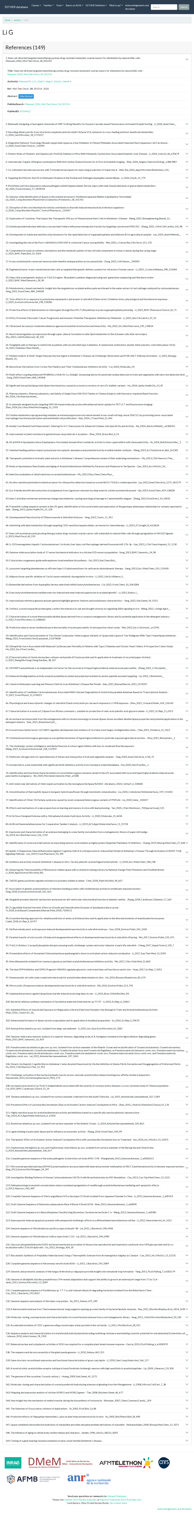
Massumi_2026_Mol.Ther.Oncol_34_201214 (29, 74)
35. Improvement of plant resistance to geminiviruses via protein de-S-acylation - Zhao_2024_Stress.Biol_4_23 (62, 434)
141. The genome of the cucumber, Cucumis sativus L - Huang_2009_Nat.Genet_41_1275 (51, 1376)
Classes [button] (35, 5)
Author (17, 20)
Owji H (40, 81)
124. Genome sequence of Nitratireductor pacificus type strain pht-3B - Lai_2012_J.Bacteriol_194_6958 (59, 1228)
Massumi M (25, 81)
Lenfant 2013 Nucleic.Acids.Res (80, 1499)
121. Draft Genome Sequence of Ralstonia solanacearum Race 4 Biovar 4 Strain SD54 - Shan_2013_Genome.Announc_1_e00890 (71, 1204)
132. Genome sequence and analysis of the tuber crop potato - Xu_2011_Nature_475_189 (51, 1301)
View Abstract (26, 96)
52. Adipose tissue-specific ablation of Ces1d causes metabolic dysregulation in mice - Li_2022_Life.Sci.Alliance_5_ (65, 576)
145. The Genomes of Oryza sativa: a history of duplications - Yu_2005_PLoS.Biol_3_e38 (51, 1408)
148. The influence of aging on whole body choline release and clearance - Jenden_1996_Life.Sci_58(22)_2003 (62, 1432)
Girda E (58, 81)
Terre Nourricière (118, 1503)
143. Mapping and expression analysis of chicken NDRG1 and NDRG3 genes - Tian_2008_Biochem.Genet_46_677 (64, 1392)
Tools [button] (59, 5)
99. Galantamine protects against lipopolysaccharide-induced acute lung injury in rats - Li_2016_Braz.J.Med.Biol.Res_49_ (68, 993)
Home (8, 20)
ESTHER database (16, 7)
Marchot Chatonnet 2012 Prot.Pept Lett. (121, 1499)
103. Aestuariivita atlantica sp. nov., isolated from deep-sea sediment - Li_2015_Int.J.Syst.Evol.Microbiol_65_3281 (64, 1028)
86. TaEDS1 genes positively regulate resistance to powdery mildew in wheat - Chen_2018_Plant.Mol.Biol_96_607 (64, 880)
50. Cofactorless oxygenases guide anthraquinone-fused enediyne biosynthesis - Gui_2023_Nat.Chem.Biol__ (61, 560)
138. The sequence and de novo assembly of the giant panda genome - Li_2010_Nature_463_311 (55, 1352)
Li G (34, 81)
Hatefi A (67, 81)
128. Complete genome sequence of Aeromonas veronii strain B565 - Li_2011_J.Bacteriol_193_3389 (57, 1263)
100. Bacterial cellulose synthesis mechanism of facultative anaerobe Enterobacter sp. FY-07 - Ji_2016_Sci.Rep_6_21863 (67, 1001)
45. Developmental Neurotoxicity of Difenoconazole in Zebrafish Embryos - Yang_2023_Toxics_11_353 (59, 517)
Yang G (49, 81)
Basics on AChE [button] (73, 5)
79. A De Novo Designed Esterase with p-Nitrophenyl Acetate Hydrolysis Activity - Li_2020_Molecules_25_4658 (64, 815)
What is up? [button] (115, 5)
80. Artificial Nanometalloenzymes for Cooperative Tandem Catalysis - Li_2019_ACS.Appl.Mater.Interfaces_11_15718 (67, 824)
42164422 (25, 111)
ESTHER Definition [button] (95, 5)
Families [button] (47, 5)
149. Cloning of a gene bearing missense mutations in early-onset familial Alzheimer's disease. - (54, 1440)
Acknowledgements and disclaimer (137, 7)
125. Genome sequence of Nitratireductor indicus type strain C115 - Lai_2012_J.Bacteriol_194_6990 (57, 1236)
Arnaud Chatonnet (117, 1496)
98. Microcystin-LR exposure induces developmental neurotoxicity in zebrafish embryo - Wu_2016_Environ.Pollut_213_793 (69, 985)
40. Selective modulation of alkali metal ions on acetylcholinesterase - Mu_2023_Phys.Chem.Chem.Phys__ (60, 474)
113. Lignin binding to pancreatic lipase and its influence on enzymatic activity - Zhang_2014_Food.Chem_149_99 (64, 1131)
